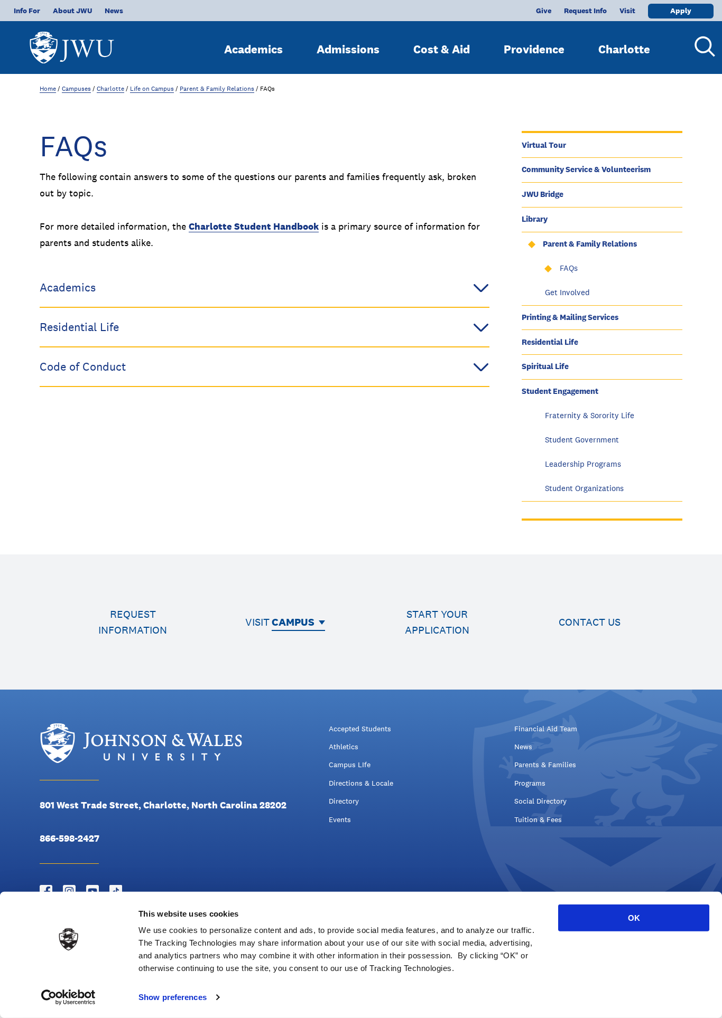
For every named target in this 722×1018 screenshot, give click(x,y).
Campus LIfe (350, 764)
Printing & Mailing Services (570, 317)
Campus (293, 622)
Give (543, 10)
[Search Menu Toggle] (701, 46)
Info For (27, 10)
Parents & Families (545, 764)
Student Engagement (560, 391)
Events (340, 819)
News (114, 10)
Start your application (437, 622)
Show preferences (172, 997)
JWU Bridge (542, 194)
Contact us (590, 622)
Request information (132, 622)
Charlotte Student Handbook (254, 226)
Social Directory (540, 801)
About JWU (72, 10)
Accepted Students (360, 728)
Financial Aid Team (545, 728)
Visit (627, 10)
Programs (529, 783)
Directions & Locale (361, 783)
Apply (680, 10)
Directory (344, 801)
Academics (253, 49)
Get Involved (567, 292)
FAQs (569, 268)
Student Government (582, 440)
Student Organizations (584, 488)
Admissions (348, 49)
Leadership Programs (583, 464)
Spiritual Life (545, 366)
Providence (534, 49)
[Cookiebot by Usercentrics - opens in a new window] (68, 997)
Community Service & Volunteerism (586, 169)
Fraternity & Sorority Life (589, 415)
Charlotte (624, 49)
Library (535, 219)
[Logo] (72, 42)
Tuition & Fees (538, 819)
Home (48, 88)
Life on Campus (152, 88)
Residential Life (550, 342)
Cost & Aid (441, 49)
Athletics (343, 746)
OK (634, 917)
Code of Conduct (83, 366)
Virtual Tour (544, 145)
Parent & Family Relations (217, 88)
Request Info (585, 10)
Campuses (76, 88)
